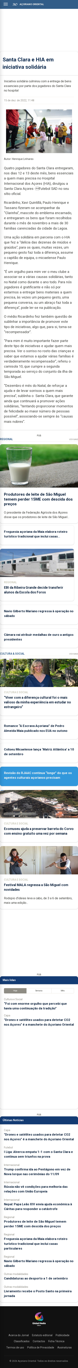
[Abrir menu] (6, 4)
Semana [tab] (38, 990)
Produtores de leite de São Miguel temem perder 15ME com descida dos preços (38, 499)
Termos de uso (15, 1347)
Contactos (39, 1341)
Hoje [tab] (15, 990)
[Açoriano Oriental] (39, 1326)
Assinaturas (64, 1347)
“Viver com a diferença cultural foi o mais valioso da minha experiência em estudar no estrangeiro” (37, 702)
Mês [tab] (63, 990)
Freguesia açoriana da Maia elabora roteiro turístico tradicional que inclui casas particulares (35, 536)
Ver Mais (73, 439)
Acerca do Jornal (19, 1335)
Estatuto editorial (42, 1335)
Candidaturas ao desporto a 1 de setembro (36, 1278)
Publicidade (62, 1335)
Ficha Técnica (56, 1341)
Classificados (22, 1341)
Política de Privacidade (40, 1347)
